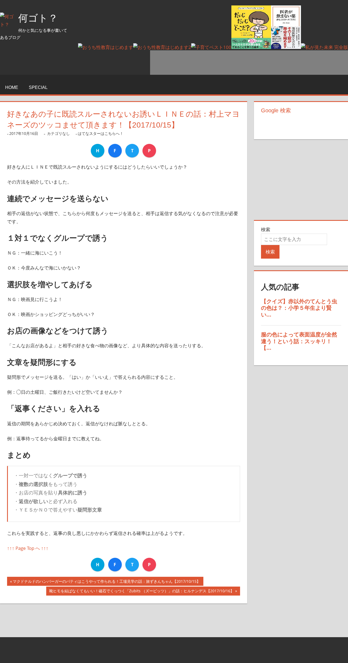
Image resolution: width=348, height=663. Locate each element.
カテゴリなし (58, 133)
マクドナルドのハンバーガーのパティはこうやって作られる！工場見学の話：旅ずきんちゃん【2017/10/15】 (106, 582)
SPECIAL (38, 87)
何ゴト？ (38, 18)
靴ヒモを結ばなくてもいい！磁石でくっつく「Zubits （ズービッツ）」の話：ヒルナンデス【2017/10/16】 (141, 592)
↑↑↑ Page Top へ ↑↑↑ (27, 548)
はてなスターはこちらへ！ (100, 133)
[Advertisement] (249, 62)
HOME (11, 87)
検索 (265, 229)
